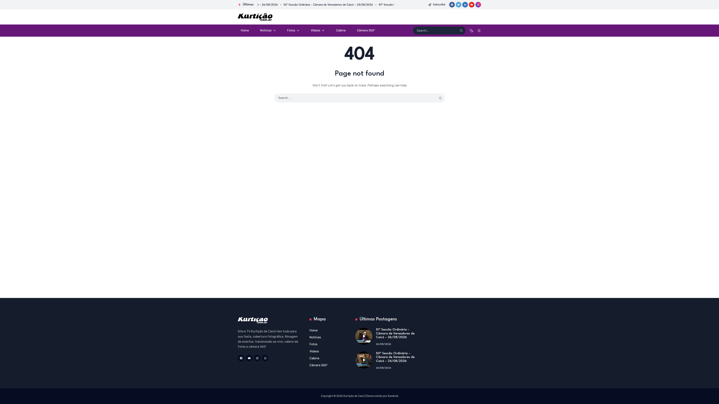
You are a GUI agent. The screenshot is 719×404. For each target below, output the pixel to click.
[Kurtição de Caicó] (255, 17)
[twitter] (458, 4)
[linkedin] (465, 4)
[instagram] (478, 4)
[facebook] (452, 4)
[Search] (461, 30)
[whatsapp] (265, 358)
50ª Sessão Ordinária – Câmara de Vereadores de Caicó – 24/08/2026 (395, 357)
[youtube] (471, 4)
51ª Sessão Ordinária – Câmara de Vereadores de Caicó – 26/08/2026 (395, 333)
